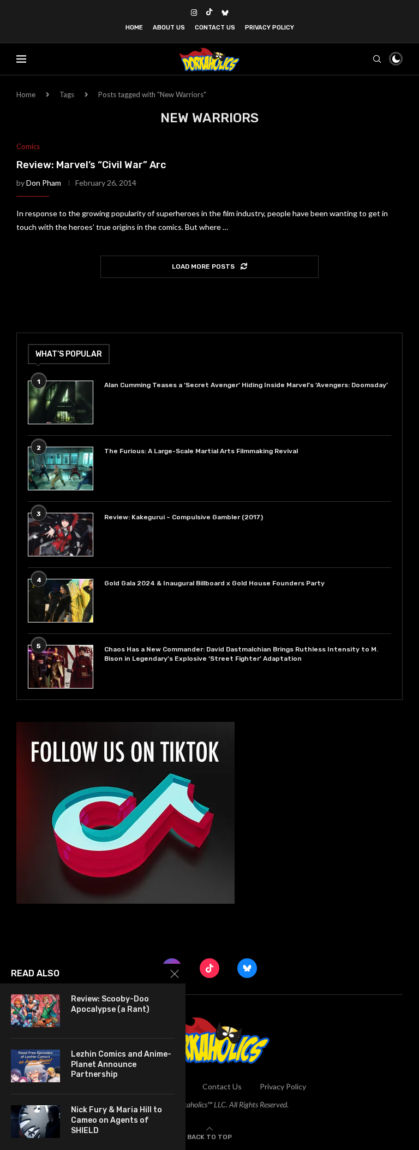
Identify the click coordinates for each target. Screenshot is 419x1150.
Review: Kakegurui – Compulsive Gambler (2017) (183, 517)
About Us (169, 27)
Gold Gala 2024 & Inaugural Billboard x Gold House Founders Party (214, 583)
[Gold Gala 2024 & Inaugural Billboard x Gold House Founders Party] (60, 601)
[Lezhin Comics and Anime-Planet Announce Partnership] (35, 1066)
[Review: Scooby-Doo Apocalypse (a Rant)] (35, 1010)
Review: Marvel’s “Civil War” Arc (91, 165)
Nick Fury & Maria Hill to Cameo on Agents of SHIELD (116, 1120)
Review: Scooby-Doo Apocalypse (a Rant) (110, 1004)
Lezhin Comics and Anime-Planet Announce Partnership (121, 1065)
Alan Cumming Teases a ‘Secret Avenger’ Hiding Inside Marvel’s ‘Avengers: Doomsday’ (246, 385)
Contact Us (215, 27)
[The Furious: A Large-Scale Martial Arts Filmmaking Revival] (60, 468)
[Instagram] (194, 12)
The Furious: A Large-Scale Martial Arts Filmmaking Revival (202, 451)
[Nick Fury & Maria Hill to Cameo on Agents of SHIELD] (35, 1121)
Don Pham (43, 182)
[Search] (377, 59)
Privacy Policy (269, 27)
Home (134, 27)
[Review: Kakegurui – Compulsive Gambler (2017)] (60, 534)
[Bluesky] (225, 12)
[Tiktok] (209, 12)
